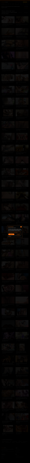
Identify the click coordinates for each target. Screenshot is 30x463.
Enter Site (11, 234)
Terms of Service (18, 235)
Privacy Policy (9, 236)
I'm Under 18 (18, 234)
